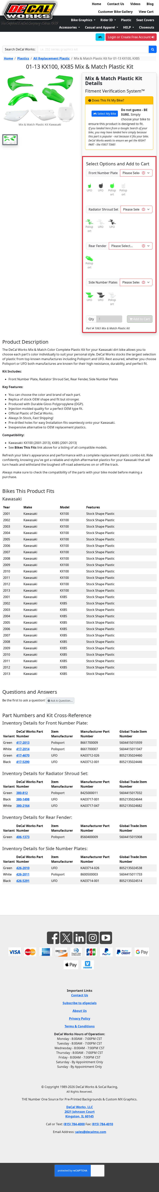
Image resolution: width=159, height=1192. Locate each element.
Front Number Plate (103, 173)
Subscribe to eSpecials (80, 1003)
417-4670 (22, 755)
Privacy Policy (79, 1018)
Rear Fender (97, 246)
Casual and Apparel (100, 27)
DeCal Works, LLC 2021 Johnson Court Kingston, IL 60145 (80, 1111)
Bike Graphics (82, 20)
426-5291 (22, 881)
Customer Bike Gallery (115, 12)
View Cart (146, 12)
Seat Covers (145, 20)
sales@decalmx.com (90, 1132)
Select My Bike (106, 113)
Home (96, 4)
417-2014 (22, 749)
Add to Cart (141, 319)
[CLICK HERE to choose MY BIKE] (100, 37)
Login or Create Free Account (129, 37)
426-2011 (22, 874)
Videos (135, 4)
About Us (80, 1011)
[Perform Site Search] (153, 49)
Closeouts (146, 27)
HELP (127, 27)
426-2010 (22, 868)
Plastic (126, 20)
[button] (10, 139)
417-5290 (22, 762)
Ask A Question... (61, 700)
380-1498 (22, 799)
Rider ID (107, 20)
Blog (150, 4)
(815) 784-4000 (74, 1124)
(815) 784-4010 (102, 1124)
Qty (91, 319)
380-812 (22, 793)
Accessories (68, 27)
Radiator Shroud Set (103, 209)
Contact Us (115, 4)
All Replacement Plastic (51, 58)
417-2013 (22, 742)
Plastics (23, 58)
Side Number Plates (103, 282)
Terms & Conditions (80, 1026)
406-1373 (22, 837)
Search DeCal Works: (20, 49)
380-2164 (22, 806)
